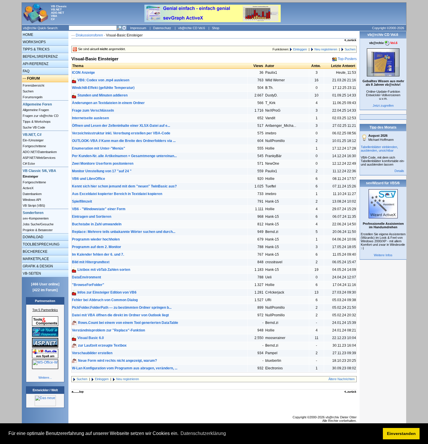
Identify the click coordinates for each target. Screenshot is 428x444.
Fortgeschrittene (34, 146)
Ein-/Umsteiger (33, 140)
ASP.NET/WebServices (39, 157)
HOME (27, 35)
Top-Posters (347, 59)
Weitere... (45, 377)
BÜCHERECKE (34, 252)
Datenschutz (162, 28)
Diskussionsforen (89, 35)
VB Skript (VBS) (33, 205)
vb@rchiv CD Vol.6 (191, 28)
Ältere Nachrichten (341, 379)
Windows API (31, 199)
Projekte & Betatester (37, 230)
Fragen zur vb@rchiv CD (40, 115)
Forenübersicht (33, 85)
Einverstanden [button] (401, 433)
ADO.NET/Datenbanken (39, 152)
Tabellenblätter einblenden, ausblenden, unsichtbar (379, 148)
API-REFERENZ (35, 64)
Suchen (27, 91)
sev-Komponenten (35, 218)
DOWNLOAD (32, 237)
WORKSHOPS (34, 42)
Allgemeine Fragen (35, 110)
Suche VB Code (33, 127)
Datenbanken (32, 194)
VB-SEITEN (31, 273)
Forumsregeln (32, 97)
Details (399, 171)
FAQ (25, 71)
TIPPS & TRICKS (35, 49)
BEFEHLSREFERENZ (40, 57)
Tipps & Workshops (36, 121)
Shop (215, 28)
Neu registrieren (325, 49)
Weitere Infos (383, 255)
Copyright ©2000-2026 (388, 28)
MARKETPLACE (35, 259)
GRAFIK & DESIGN (37, 266)
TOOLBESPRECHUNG (40, 244)
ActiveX (27, 188)
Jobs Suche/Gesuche (38, 224)
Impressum (138, 28)
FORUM (33, 78)
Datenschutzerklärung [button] (203, 433)
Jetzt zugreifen (383, 105)
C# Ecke (28, 163)
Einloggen (300, 49)
